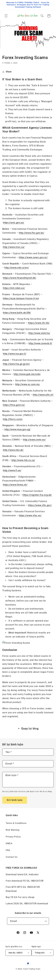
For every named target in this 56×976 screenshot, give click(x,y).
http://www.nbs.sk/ (13, 450)
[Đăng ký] (45, 921)
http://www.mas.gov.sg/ (17, 429)
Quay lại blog (29, 728)
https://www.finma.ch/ (15, 484)
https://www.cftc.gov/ (40, 505)
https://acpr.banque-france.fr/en (21, 298)
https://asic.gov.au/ (13, 222)
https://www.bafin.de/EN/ (17, 312)
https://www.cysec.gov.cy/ (33, 257)
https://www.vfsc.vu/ (30, 515)
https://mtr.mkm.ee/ (14, 288)
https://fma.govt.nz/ (14, 405)
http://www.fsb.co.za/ (23, 460)
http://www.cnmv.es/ (34, 439)
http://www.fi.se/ (12, 470)
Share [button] (9, 71)
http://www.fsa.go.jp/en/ (16, 364)
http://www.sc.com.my (27, 384)
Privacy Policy (13, 836)
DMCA (9, 843)
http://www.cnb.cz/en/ (16, 267)
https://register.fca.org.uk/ (37, 495)
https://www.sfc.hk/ (39, 323)
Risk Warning (13, 830)
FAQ (8, 850)
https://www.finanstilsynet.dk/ (19, 277)
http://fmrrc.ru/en (12, 419)
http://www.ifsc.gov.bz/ (31, 232)
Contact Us (11, 857)
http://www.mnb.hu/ (39, 333)
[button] (6, 16)
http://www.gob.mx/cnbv (27, 374)
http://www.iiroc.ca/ (14, 247)
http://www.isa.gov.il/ (14, 353)
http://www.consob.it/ (40, 343)
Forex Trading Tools (31, 969)
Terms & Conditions (16, 823)
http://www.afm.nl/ (43, 394)
